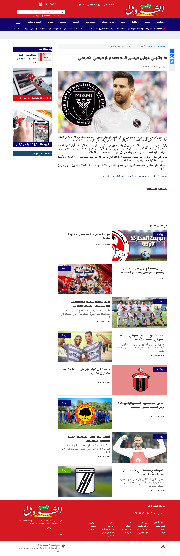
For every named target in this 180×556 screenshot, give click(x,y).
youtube (95, 4)
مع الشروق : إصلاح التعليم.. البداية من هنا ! (26, 58)
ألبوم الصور (143, 522)
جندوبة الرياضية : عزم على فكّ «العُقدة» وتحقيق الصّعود (86, 371)
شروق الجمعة (142, 529)
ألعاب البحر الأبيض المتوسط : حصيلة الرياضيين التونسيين (88, 438)
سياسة (160, 22)
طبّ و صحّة (126, 529)
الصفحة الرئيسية (159, 46)
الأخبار (159, 29)
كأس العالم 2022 (118, 176)
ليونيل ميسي (131, 176)
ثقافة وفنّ (90, 22)
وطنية (147, 22)
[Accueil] (41, 510)
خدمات (94, 526)
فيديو (50, 22)
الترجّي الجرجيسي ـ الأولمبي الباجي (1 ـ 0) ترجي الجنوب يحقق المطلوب (140, 405)
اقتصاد (75, 22)
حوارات (111, 526)
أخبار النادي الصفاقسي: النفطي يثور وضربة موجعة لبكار (143, 472)
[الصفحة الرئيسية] (146, 8)
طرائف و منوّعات (107, 529)
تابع (61, 534)
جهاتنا (135, 22)
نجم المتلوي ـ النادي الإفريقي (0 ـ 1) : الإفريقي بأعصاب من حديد (142, 337)
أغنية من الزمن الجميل (108, 534)
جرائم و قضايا (108, 22)
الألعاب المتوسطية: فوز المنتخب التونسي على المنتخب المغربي (90, 303)
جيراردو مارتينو (144, 176)
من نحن (49, 527)
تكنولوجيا (93, 522)
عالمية (63, 22)
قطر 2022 (105, 176)
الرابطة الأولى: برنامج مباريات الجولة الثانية (89, 236)
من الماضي (143, 532)
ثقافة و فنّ (160, 526)
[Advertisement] (32, 196)
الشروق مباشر (34, 22)
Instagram (99, 4)
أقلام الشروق (159, 522)
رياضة (123, 22)
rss (87, 4)
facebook (84, 4)
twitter (80, 4)
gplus (91, 4)
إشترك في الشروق (52, 4)
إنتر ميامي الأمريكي (160, 176)
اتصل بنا (34, 16)
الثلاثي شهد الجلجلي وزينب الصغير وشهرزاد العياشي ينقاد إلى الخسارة (65, 28)
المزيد (18, 22)
